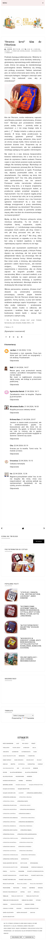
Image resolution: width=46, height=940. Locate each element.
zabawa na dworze (16, 904)
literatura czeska (8, 801)
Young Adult (16, 747)
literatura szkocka (9, 846)
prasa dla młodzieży (36, 883)
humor (5, 772)
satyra (22, 892)
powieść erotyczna (37, 875)
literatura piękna (25, 830)
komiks (21, 780)
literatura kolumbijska (10, 817)
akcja (34, 747)
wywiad (38, 900)
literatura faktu (22, 801)
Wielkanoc (6, 747)
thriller (5, 896)
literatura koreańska (28, 817)
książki (8, 51)
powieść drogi (23, 875)
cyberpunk (31, 755)
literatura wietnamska (28, 854)
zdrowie (32, 912)
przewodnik (6, 887)
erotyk (13, 764)
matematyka (25, 859)
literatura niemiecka (9, 826)
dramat (39, 760)
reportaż (32, 887)
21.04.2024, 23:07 (28, 419)
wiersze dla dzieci (27, 900)
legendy (21, 793)
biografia (22, 755)
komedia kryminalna (9, 780)
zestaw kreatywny (8, 916)
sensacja (36, 892)
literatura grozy (25, 805)
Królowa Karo (15, 419)
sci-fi (29, 892)
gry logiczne (26, 768)
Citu (11, 445)
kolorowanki (20, 776)
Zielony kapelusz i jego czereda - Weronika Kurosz (28, 659)
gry (18, 768)
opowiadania (34, 863)
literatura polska (8, 834)
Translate (30, 718)
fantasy (40, 764)
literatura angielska (9, 797)
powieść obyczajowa (25, 879)
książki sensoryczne (9, 793)
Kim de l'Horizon (34, 49)
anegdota (6, 751)
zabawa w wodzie (8, 908)
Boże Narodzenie (8, 743)
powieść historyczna (9, 879)
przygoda (16, 887)
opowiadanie (24, 867)
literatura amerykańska (34, 793)
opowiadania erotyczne (10, 867)
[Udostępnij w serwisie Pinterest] (21, 337)
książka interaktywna (36, 784)
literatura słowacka (9, 850)
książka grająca (21, 784)
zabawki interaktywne (31, 908)
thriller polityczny (32, 896)
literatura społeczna (26, 842)
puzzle (24, 887)
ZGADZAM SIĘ (29, 937)
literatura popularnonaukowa (27, 834)
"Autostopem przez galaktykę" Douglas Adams (29, 627)
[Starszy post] (44, 528)
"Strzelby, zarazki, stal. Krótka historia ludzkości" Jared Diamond (30, 595)
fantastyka (31, 764)
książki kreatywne (23, 788)
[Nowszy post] (1, 528)
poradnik (21, 871)
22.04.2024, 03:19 (21, 445)
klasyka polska (8, 776)
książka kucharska (9, 788)
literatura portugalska (10, 838)
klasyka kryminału (16, 772)
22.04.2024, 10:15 (26, 461)
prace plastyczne (8, 883)
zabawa (5, 904)
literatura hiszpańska (10, 809)
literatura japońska (9, 813)
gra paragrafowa (8, 768)
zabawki (18, 908)
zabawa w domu (29, 904)
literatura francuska (10, 805)
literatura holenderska (27, 809)
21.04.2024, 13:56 (24, 350)
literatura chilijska (25, 797)
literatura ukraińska (26, 850)
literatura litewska (9, 821)
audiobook (15, 751)
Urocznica (14, 461)
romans (40, 887)
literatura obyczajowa (10, 830)
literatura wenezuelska (10, 854)
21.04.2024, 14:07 (21, 367)
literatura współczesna (21, 51)
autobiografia (25, 751)
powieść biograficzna (9, 875)
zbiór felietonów (8, 912)
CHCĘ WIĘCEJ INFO (17, 937)
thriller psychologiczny (11, 900)
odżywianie (23, 863)
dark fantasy (7, 760)
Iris (11, 474)
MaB (12, 367)
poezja (5, 871)
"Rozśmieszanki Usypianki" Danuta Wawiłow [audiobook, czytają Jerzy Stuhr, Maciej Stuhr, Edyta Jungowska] (30, 611)
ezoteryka (21, 764)
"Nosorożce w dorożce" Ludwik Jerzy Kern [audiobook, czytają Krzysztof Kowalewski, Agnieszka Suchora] (30, 643)
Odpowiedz (14, 361)
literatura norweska (25, 826)
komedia (29, 776)
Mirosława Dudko (17, 406)
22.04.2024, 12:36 (20, 474)
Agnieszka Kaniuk (17, 391)
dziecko (5, 764)
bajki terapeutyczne (9, 755)
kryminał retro (8, 784)
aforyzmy (26, 747)
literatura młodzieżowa (26, 821)
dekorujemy (30, 760)
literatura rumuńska (9, 842)
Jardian (13, 350)
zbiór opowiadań (22, 912)
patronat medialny (37, 867)
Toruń (33, 743)
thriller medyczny (17, 896)
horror (35, 768)
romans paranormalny (10, 892)
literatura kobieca (25, 813)
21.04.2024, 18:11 (32, 391)
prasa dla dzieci (22, 883)
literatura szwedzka (24, 846)
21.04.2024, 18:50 (31, 406)
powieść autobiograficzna (35, 871)
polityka (12, 871)
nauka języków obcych (10, 863)
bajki (35, 751)
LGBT (17, 743)
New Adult (25, 743)
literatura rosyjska (27, 838)
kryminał (29, 780)
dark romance (18, 760)
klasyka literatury (31, 772)
